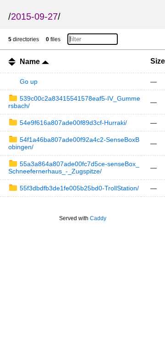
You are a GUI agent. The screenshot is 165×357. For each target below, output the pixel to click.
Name (31, 61)
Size (157, 61)
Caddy (98, 218)
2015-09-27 (34, 16)
